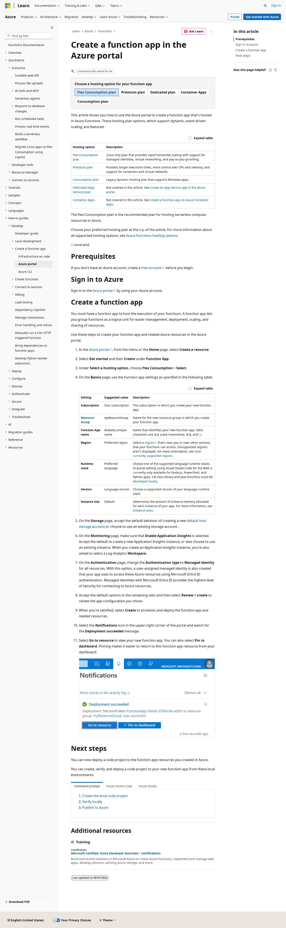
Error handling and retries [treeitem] (33, 325)
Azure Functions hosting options (152, 235)
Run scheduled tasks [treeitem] (29, 119)
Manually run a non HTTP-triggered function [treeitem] (33, 335)
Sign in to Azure (247, 44)
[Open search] (265, 5)
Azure (89, 31)
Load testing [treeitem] (23, 302)
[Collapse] (52, 27)
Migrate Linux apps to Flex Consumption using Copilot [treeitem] (33, 152)
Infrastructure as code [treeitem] (34, 256)
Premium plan (83, 167)
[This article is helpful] (270, 69)
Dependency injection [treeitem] (30, 310)
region (149, 443)
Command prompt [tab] (87, 786)
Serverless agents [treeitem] (27, 98)
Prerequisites (245, 39)
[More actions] (211, 31)
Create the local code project (105, 795)
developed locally (145, 481)
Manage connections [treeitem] (29, 317)
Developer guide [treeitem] (26, 233)
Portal (235, 17)
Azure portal (102, 290)
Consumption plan (86, 180)
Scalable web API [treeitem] (27, 75)
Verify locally (92, 801)
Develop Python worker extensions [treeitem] (31, 360)
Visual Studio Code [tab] (119, 786)
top (141, 229)
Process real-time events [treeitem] (32, 126)
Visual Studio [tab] (148, 786)
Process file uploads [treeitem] (29, 83)
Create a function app (251, 50)
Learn (76, 31)
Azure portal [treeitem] (27, 264)
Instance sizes (143, 510)
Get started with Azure (262, 17)
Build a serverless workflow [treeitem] (27, 136)
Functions (105, 31)
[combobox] (28, 36)
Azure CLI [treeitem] (25, 272)
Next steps (243, 56)
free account (151, 267)
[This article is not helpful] (275, 69)
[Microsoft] (7, 5)
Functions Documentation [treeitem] (26, 45)
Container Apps (84, 200)
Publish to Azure (95, 807)
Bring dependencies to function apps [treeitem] (31, 348)
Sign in (276, 5)
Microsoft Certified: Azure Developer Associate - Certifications (116, 853)
